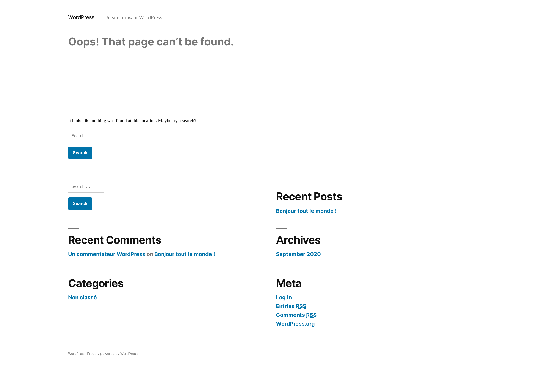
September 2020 (298, 254)
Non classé (82, 297)
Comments (296, 315)
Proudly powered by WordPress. (112, 354)
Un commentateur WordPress (106, 254)
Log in (284, 297)
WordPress (81, 17)
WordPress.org (295, 323)
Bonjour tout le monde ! (306, 211)
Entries (291, 306)
